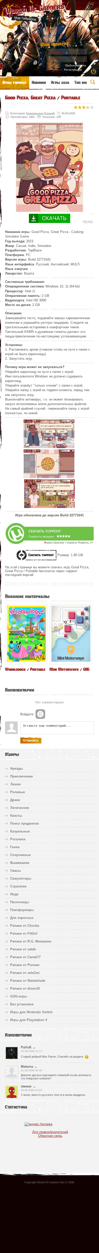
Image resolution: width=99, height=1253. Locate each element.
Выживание (19, 863)
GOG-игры (18, 996)
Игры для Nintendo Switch (31, 1012)
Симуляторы (20, 878)
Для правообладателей (50, 1132)
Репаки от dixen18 (25, 988)
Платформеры (22, 910)
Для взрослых (22, 918)
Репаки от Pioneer (25, 965)
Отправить (31, 740)
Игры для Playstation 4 (28, 1020)
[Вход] (40, 714)
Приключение (21, 776)
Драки (15, 800)
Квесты (16, 816)
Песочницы (19, 902)
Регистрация (72, 69)
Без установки (22, 1004)
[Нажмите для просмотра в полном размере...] (49, 447)
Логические (19, 808)
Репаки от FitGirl (23, 933)
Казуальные (20, 831)
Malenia (27, 1066)
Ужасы (15, 871)
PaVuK (26, 1047)
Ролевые (17, 792)
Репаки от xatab (23, 949)
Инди (14, 894)
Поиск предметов (24, 823)
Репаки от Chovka (24, 926)
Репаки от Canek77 (25, 957)
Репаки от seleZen (25, 973)
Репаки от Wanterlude (27, 981)
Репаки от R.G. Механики (30, 941)
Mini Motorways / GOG (69, 669)
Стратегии (18, 886)
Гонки (15, 847)
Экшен (15, 784)
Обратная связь (50, 1136)
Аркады (16, 768)
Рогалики (17, 839)
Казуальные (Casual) (40, 113)
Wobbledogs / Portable (25, 669)
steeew (26, 1086)
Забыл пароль (76, 65)
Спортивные (20, 855)
